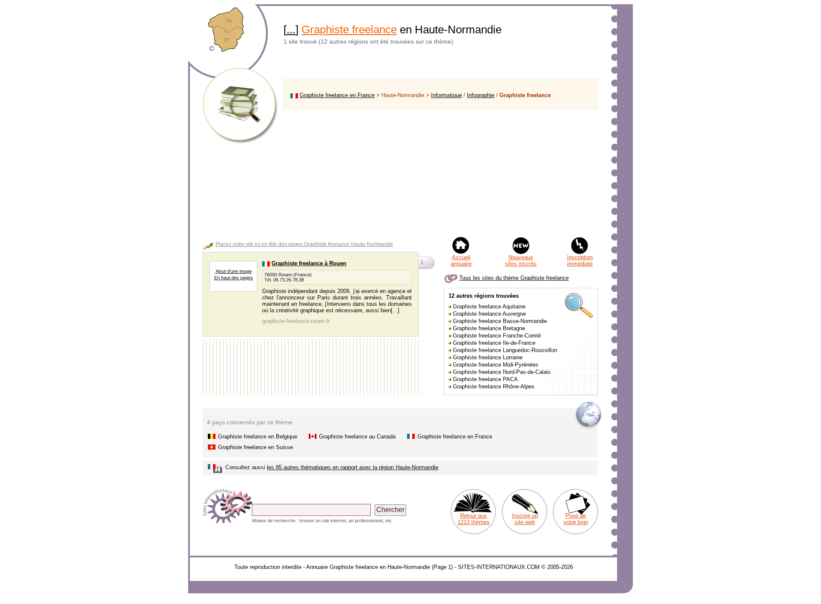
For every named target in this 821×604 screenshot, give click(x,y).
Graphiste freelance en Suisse (255, 447)
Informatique (446, 95)
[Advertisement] (441, 173)
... (290, 29)
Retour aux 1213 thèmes (474, 518)
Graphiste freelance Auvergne (489, 314)
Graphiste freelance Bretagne (489, 328)
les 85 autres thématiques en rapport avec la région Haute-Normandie (352, 467)
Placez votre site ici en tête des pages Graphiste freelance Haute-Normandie (304, 244)
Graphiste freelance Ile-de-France (494, 343)
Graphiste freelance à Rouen (309, 263)
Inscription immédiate (580, 260)
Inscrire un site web (525, 518)
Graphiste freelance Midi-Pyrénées (495, 364)
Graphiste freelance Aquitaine (489, 306)
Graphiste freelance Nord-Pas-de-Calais (502, 372)
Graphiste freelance (349, 29)
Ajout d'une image (234, 271)
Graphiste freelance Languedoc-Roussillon (505, 350)
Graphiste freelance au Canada (357, 436)
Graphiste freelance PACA (485, 379)
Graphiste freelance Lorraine (488, 357)
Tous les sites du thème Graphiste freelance (514, 278)
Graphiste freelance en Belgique (257, 436)
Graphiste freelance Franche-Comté (497, 335)
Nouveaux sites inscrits (521, 260)
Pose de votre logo (576, 518)
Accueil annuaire (461, 260)
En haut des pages (233, 277)
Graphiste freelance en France (337, 95)
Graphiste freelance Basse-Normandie (500, 321)
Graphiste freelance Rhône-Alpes (494, 386)
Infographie (480, 95)
